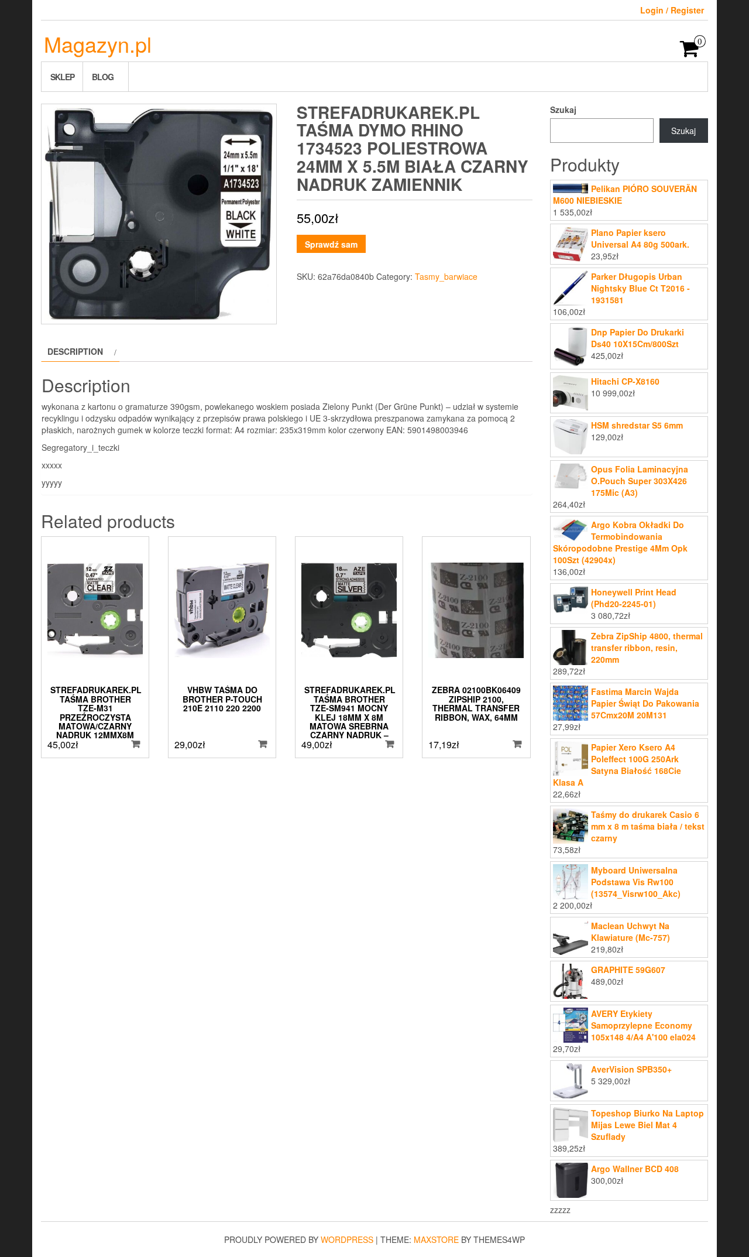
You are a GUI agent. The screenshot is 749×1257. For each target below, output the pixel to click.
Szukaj (563, 109)
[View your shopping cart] (689, 52)
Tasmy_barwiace (446, 276)
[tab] (80, 351)
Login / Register (672, 10)
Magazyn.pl (98, 44)
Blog (103, 77)
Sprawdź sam (331, 244)
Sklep (62, 77)
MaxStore (436, 1239)
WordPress (347, 1239)
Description (75, 351)
